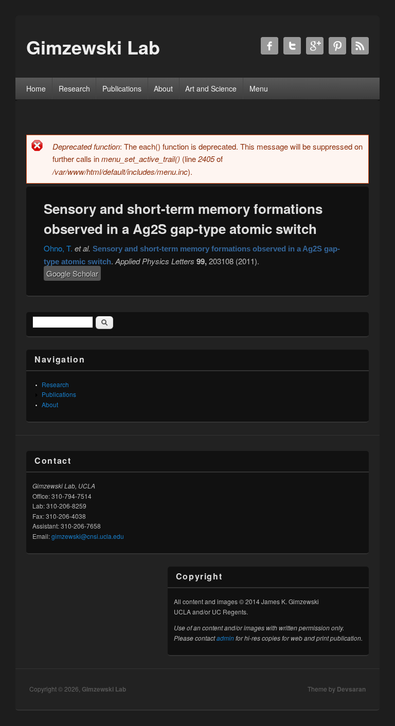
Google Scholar (72, 273)
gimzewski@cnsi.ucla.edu (87, 536)
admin (225, 637)
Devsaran (351, 689)
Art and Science (211, 88)
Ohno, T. (58, 248)
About (163, 88)
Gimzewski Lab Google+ (315, 46)
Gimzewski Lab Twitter (292, 46)
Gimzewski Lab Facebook (269, 46)
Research (74, 88)
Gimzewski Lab (104, 689)
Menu (258, 88)
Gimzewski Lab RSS (360, 46)
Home (36, 88)
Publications (121, 88)
